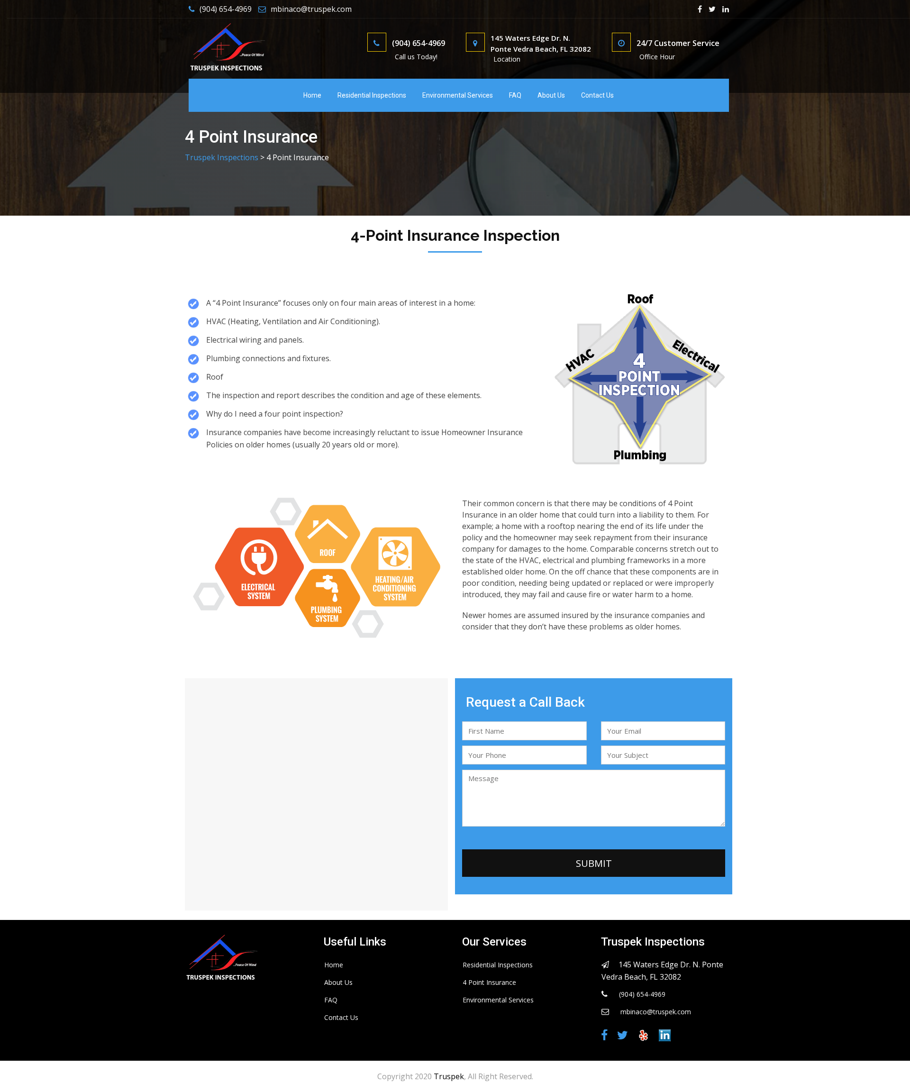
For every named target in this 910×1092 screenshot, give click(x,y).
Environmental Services (457, 95)
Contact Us (597, 95)
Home (312, 95)
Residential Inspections (371, 95)
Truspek (449, 1076)
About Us (551, 95)
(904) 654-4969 (226, 9)
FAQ (515, 95)
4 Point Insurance (489, 982)
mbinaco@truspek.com (311, 9)
